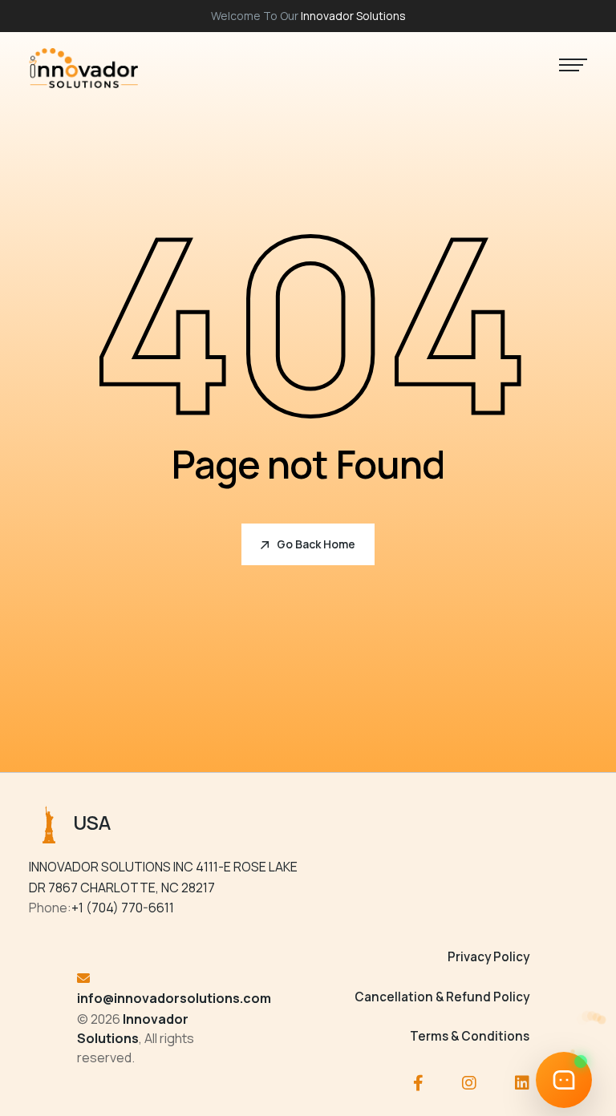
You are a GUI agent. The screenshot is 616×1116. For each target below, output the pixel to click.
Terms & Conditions (469, 1036)
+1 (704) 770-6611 (122, 907)
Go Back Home (316, 544)
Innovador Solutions (353, 15)
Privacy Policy (488, 956)
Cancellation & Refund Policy (442, 997)
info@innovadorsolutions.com (174, 998)
